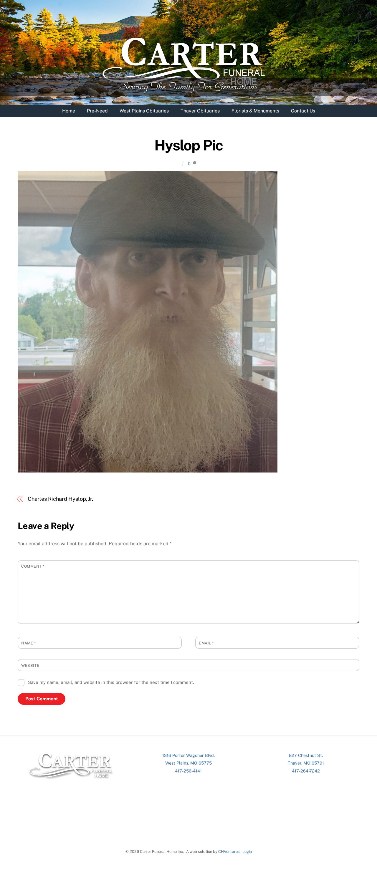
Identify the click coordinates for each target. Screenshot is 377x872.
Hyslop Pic (188, 145)
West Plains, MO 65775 (188, 762)
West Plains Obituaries (144, 111)
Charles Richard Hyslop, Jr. (60, 499)
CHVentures (229, 851)
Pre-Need (97, 111)
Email (206, 643)
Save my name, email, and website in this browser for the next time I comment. (111, 682)
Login (247, 851)
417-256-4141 (188, 770)
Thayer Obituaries (200, 111)
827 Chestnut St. (306, 755)
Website (30, 665)
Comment (32, 566)
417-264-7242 (306, 770)
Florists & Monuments (255, 111)
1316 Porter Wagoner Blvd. (188, 755)
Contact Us (303, 111)
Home (68, 111)
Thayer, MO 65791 (306, 762)
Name (28, 643)
